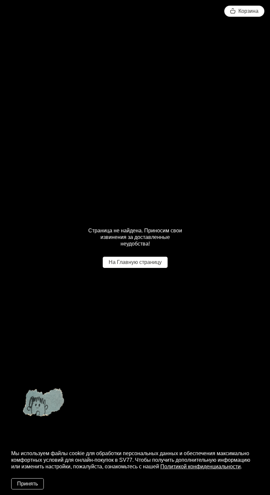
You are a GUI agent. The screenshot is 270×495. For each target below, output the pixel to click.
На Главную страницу (135, 262)
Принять (27, 483)
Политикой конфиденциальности (200, 466)
